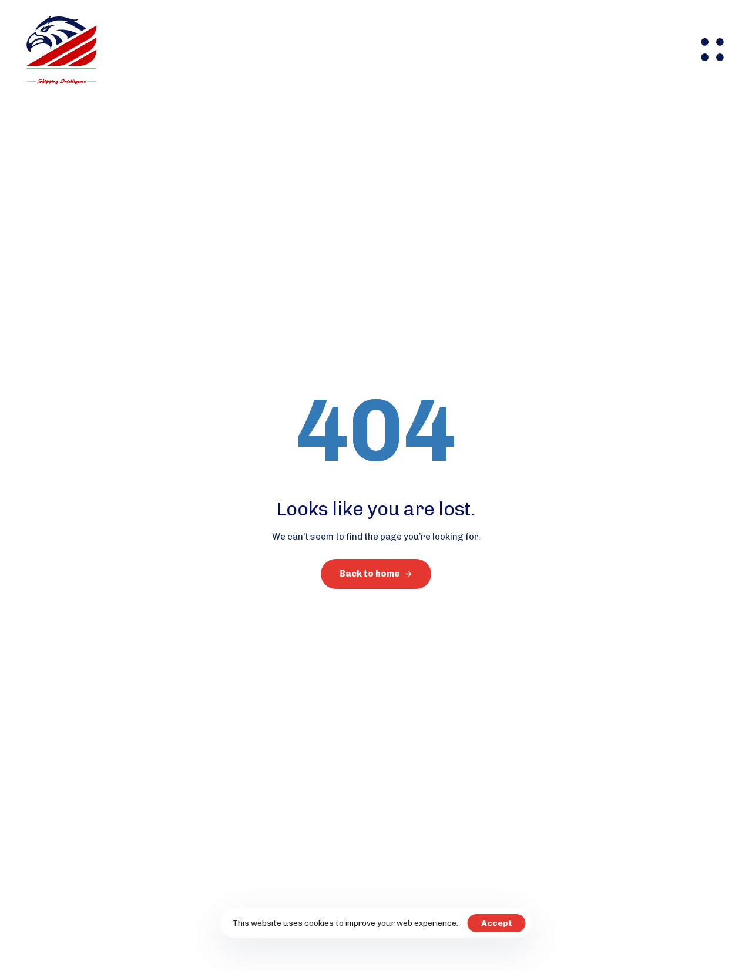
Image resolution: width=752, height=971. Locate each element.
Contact (480, 49)
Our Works (412, 49)
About (221, 49)
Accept (496, 923)
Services (279, 49)
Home (169, 49)
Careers (343, 49)
